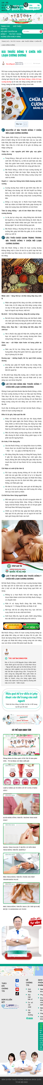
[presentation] (4, 20)
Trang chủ (5, 26)
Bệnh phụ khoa (10, 765)
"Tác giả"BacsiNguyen (17, 658)
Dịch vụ (4, 29)
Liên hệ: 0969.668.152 (34, 6)
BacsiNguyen (10, 64)
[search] (41, 31)
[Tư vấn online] (21, 1070)
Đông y (4, 34)
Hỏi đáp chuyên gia (9, 31)
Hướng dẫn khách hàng (11, 37)
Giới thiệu (17, 26)
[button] (14, 955)
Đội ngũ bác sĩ (30, 997)
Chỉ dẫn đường (30, 1012)
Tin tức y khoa (15, 34)
